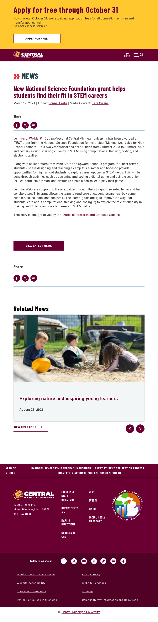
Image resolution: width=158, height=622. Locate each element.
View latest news (38, 245)
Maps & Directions (68, 522)
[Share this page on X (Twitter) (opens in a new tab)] (26, 278)
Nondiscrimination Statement (36, 574)
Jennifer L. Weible (26, 138)
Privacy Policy (91, 574)
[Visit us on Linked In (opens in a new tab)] (113, 561)
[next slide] (140, 428)
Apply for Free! (37, 38)
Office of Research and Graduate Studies (91, 215)
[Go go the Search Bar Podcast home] (123, 561)
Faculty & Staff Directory (68, 495)
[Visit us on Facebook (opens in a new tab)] (64, 561)
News (92, 492)
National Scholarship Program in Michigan (61, 468)
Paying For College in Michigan (37, 599)
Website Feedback (94, 583)
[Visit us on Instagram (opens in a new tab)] (94, 561)
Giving (93, 509)
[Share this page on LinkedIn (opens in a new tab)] (34, 278)
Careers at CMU (68, 534)
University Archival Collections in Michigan (89, 473)
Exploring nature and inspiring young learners (68, 398)
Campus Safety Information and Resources (110, 599)
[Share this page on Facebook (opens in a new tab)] (17, 278)
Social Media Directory (97, 519)
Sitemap (87, 591)
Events (93, 500)
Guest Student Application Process (119, 468)
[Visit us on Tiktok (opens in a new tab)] (103, 561)
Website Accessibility (31, 583)
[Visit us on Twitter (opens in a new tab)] (74, 561)
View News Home (24, 427)
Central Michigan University (81, 612)
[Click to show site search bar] (139, 55)
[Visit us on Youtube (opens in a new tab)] (84, 561)
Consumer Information (31, 591)
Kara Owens (100, 103)
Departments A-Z (69, 510)
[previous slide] (130, 428)
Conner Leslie (58, 103)
